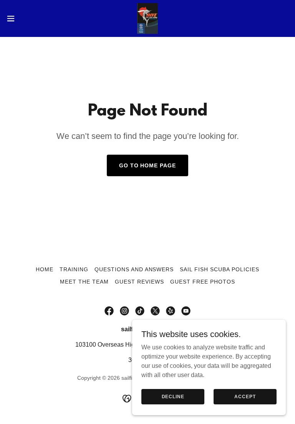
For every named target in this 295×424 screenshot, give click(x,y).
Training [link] (74, 269)
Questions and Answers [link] (134, 269)
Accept (244, 396)
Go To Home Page (147, 165)
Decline (173, 396)
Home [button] (44, 269)
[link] (147, 18)
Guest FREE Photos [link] (202, 282)
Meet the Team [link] (84, 282)
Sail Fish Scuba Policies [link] (219, 269)
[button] (24, 18)
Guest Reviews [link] (139, 282)
